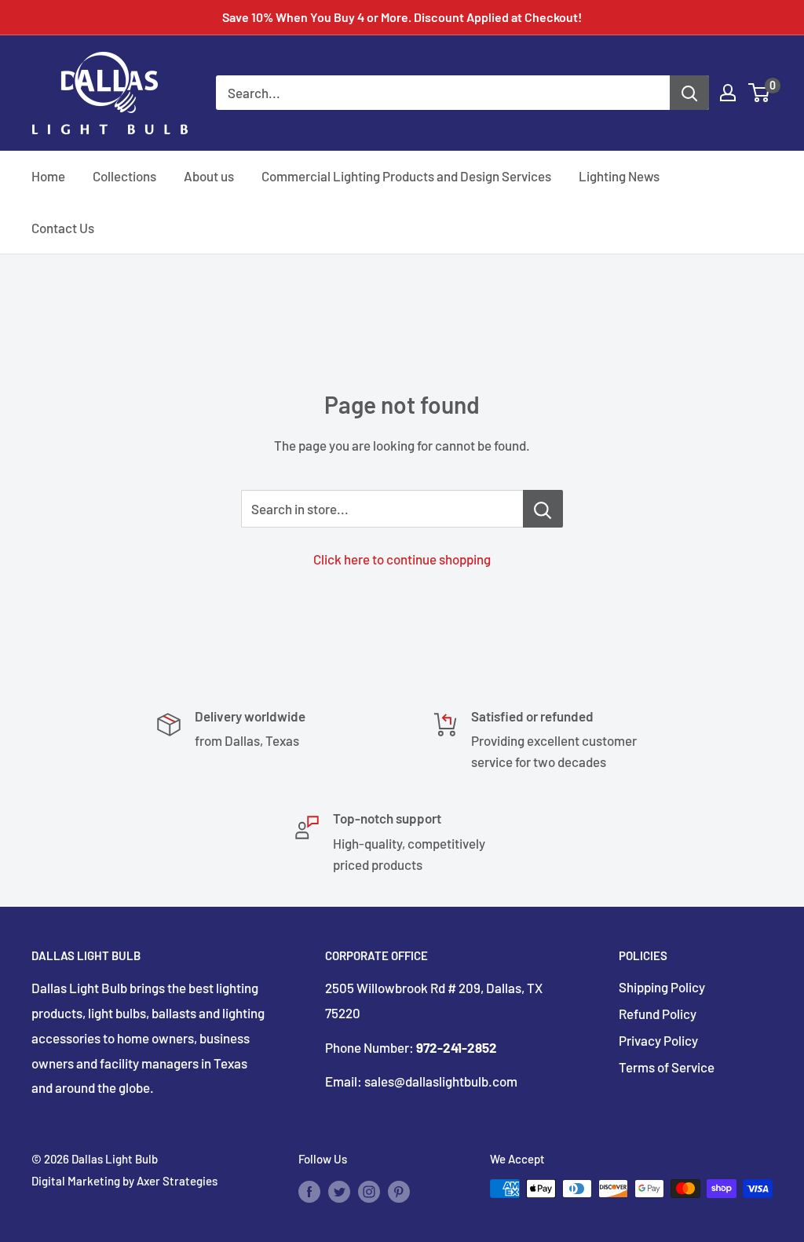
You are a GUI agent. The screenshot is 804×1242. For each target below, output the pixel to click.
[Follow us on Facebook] (309, 1191)
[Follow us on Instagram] (369, 1191)
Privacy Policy (658, 1040)
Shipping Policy (662, 987)
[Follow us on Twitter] (339, 1191)
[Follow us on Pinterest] (399, 1191)
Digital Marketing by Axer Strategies (124, 1181)
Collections (124, 176)
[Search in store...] (543, 509)
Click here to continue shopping (402, 559)
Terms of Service (666, 1067)
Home (48, 176)
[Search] (689, 92)
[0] (759, 92)
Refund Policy (657, 1013)
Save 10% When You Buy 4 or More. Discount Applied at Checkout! (402, 16)
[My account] (728, 92)
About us (209, 176)
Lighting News (619, 176)
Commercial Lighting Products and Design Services (406, 176)
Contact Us (62, 228)
